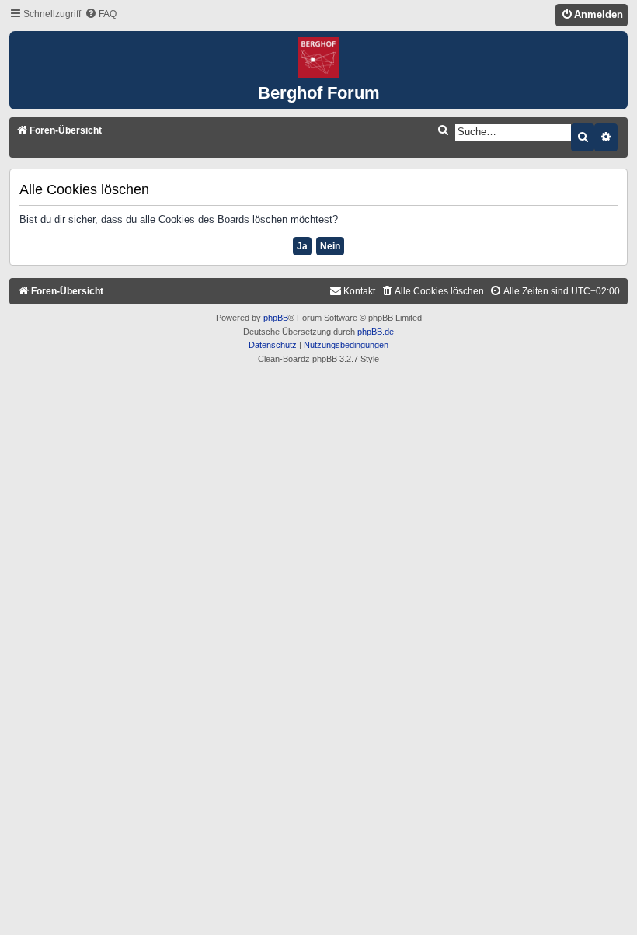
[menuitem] (101, 14)
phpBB (275, 317)
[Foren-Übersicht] (318, 58)
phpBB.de (375, 331)
